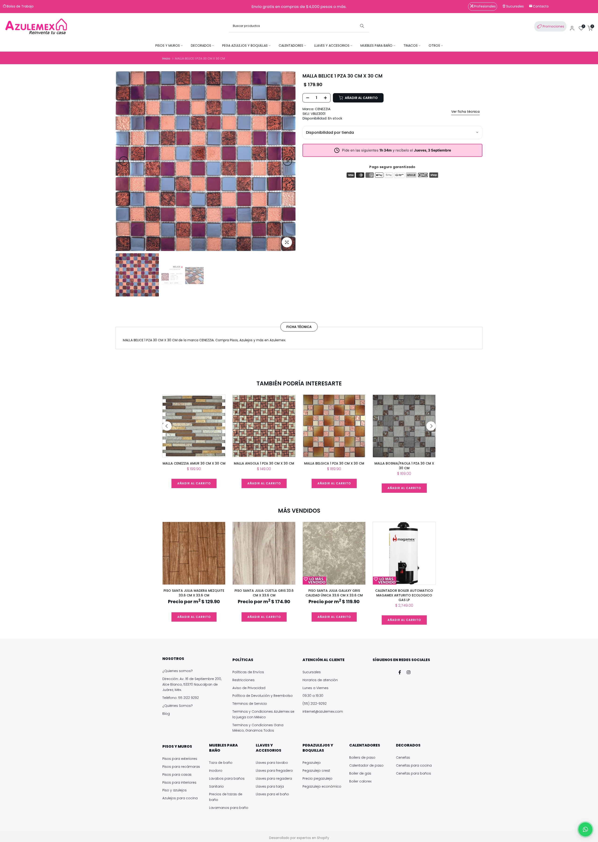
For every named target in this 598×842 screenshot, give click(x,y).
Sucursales (312, 672)
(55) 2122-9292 (315, 703)
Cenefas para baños (413, 773)
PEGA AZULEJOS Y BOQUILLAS (245, 45)
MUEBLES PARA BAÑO (376, 45)
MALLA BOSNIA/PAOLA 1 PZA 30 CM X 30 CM (404, 465)
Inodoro (215, 770)
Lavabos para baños (227, 778)
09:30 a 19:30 (313, 695)
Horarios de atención (320, 680)
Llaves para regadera (274, 778)
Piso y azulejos (174, 790)
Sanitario (216, 786)
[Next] (287, 161)
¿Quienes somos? (177, 671)
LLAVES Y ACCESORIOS (331, 45)
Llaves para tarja (270, 786)
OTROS (434, 45)
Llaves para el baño (272, 794)
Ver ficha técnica (465, 111)
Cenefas (403, 757)
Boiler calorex (360, 781)
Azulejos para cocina (180, 798)
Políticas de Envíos (248, 672)
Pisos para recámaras (181, 766)
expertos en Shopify (313, 837)
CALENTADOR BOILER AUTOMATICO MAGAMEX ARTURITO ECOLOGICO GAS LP (404, 595)
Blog (166, 713)
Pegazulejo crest (316, 770)
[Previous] (123, 161)
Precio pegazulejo (317, 778)
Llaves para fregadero (274, 770)
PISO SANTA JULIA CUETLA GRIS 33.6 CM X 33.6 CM (264, 593)
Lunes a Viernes (315, 688)
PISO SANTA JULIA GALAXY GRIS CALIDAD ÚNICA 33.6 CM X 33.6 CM (334, 593)
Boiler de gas (360, 773)
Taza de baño (220, 762)
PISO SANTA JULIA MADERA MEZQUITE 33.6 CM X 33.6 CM (194, 593)
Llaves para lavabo (272, 762)
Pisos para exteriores (179, 758)
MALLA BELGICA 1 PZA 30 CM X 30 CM (334, 463)
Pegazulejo (312, 762)
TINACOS (410, 45)
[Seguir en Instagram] (408, 672)
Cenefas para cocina (414, 765)
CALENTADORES (291, 45)
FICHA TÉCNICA (299, 326)
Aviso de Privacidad (248, 688)
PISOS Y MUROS (167, 45)
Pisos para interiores (179, 782)
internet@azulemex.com (323, 711)
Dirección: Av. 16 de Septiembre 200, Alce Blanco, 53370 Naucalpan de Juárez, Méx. (191, 684)
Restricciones (243, 680)
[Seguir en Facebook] (400, 672)
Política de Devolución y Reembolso (262, 695)
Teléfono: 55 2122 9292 (180, 697)
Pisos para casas (177, 774)
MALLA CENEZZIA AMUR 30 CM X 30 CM (194, 463)
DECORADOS (201, 45)
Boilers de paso (362, 757)
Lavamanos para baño (228, 807)
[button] (585, 829)
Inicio (166, 58)
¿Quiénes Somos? (177, 705)
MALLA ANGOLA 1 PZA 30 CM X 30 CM (264, 463)
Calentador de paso (366, 765)
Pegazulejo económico (322, 786)
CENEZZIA (323, 108)
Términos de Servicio (249, 703)
